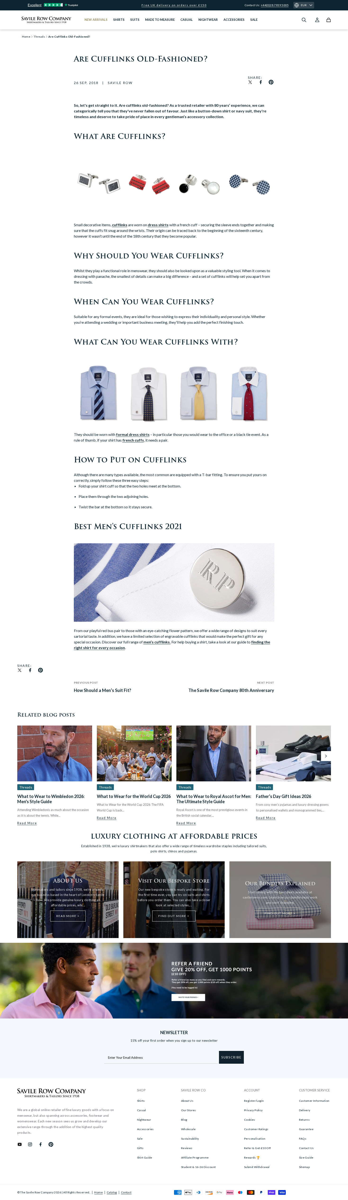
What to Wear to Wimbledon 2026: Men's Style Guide (51, 799)
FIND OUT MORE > (173, 916)
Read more (27, 823)
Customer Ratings (256, 1129)
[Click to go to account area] (317, 20)
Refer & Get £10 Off (257, 1148)
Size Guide (306, 1157)
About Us (187, 1101)
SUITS (134, 20)
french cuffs (133, 440)
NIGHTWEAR (208, 20)
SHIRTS (119, 20)
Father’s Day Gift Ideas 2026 (283, 796)
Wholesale (188, 1129)
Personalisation (254, 1138)
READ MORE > (68, 916)
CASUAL (186, 20)
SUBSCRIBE (231, 1057)
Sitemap (304, 1167)
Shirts (141, 1101)
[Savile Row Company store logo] (46, 20)
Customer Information (314, 1101)
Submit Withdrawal (257, 1167)
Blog (184, 1119)
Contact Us (306, 1148)
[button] (326, 756)
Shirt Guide (144, 1157)
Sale (140, 1138)
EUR (304, 5)
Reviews (186, 1148)
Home (98, 1192)
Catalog (112, 1192)
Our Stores (188, 1110)
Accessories (145, 1129)
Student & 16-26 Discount (198, 1167)
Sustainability (190, 1138)
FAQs (303, 1138)
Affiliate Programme (195, 1157)
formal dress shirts (133, 434)
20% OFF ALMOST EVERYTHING (174, 5)
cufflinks (119, 224)
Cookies (249, 1119)
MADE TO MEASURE (160, 20)
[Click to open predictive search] (304, 20)
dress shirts (158, 224)
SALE (254, 20)
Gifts (140, 1148)
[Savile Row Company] (51, 1093)
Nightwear (144, 1119)
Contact (126, 1192)
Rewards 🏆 (252, 1157)
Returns (304, 1119)
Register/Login (254, 1101)
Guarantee (306, 1129)
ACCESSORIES (234, 20)
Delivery (304, 1110)
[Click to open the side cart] (328, 20)
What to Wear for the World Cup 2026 (134, 796)
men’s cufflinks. (157, 642)
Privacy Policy (253, 1110)
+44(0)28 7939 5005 (275, 5)
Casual (141, 1110)
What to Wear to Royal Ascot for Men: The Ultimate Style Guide (213, 799)
